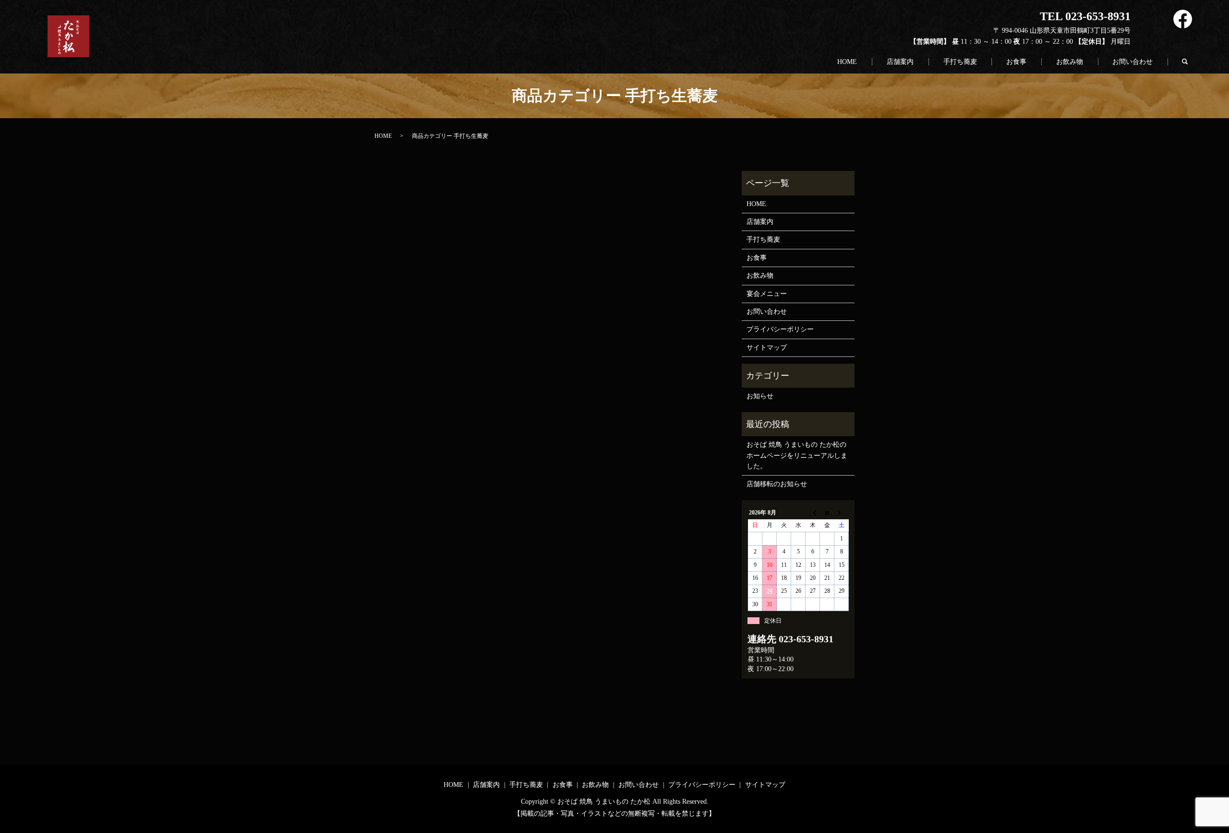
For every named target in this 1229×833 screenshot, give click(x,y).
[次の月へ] (841, 512)
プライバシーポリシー (780, 329)
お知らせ (760, 396)
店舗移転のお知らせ (777, 484)
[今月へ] (827, 512)
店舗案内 (900, 61)
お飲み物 (1069, 61)
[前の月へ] (813, 512)
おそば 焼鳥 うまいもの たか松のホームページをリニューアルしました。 (797, 455)
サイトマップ (767, 347)
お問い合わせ (1132, 61)
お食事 (1016, 61)
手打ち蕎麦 (960, 61)
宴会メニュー (767, 293)
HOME (847, 61)
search (1189, 59)
